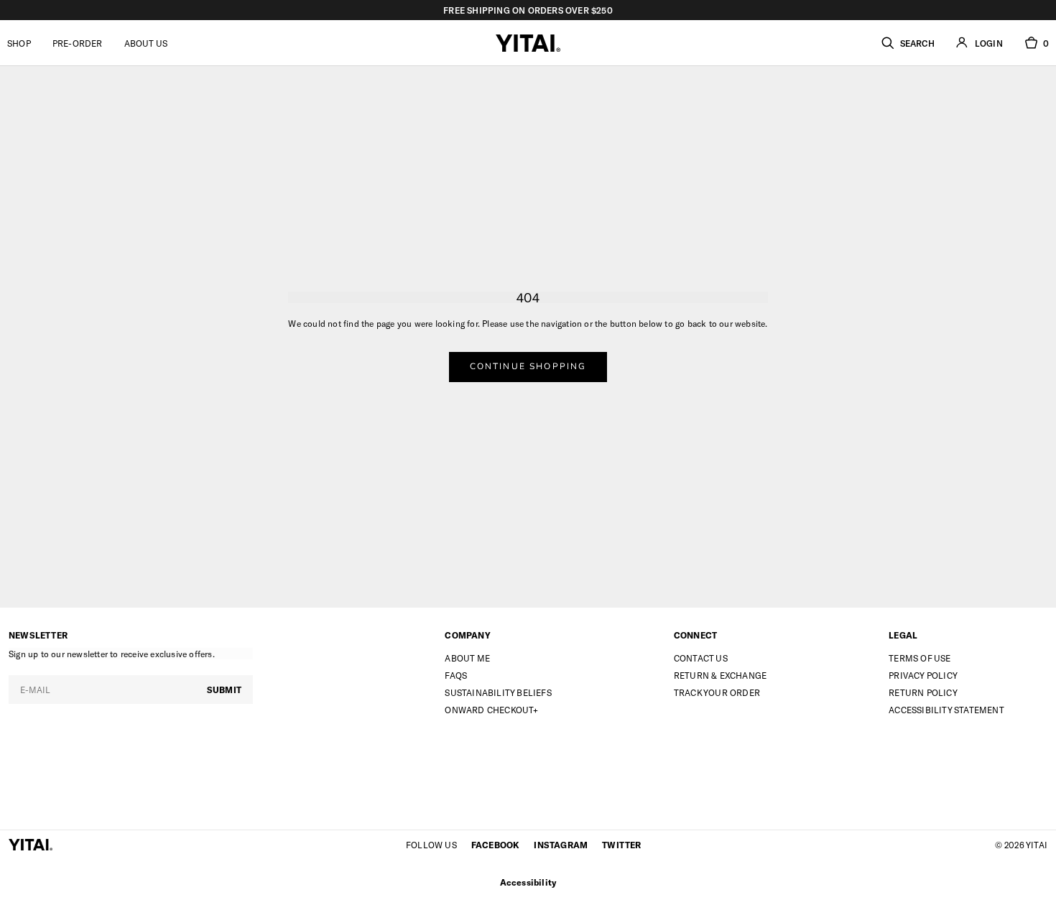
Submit (224, 689)
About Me (467, 658)
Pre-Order (77, 43)
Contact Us (701, 658)
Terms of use (919, 658)
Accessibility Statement (946, 710)
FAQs (456, 675)
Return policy (923, 692)
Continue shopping (528, 366)
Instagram (561, 845)
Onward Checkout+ (491, 710)
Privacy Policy (923, 675)
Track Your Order (717, 692)
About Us (146, 43)
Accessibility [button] (528, 882)
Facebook (495, 845)
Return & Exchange (720, 675)
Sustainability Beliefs (498, 692)
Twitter (621, 845)
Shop (19, 43)
